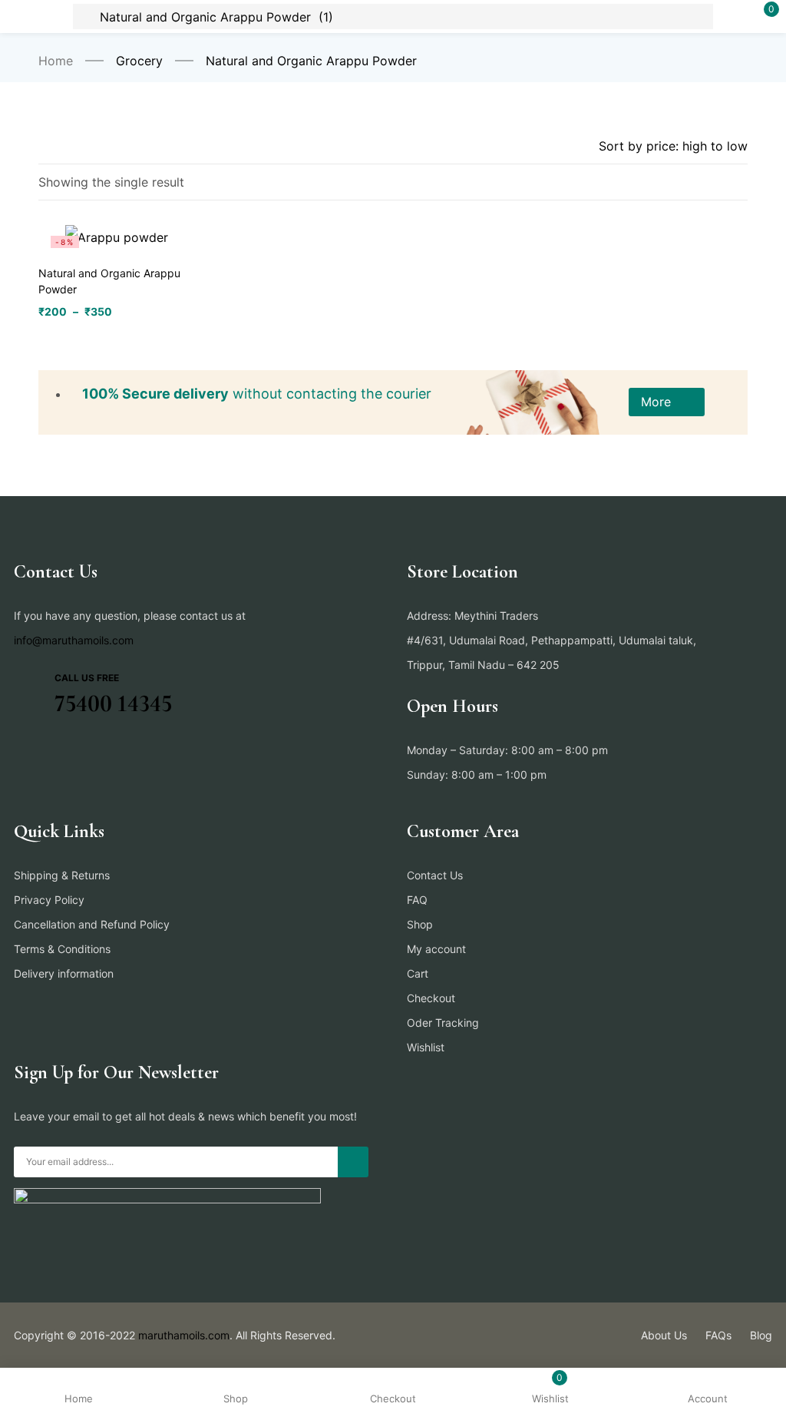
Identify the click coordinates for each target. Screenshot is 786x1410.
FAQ (417, 899)
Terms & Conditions (62, 948)
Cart (417, 973)
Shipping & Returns (62, 875)
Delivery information (64, 973)
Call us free (86, 677)
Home (55, 60)
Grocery (139, 60)
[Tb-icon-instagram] (79, 755)
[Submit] (353, 1162)
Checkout (431, 998)
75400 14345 (113, 703)
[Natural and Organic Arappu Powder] (116, 236)
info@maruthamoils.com (74, 640)
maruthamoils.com (184, 1335)
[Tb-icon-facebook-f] (19, 755)
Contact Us (435, 875)
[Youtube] (109, 755)
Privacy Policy (49, 899)
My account (436, 948)
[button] (667, 402)
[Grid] (738, 183)
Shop (420, 924)
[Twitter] (49, 755)
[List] (707, 183)
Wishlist (425, 1047)
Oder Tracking (443, 1022)
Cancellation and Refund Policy (92, 924)
